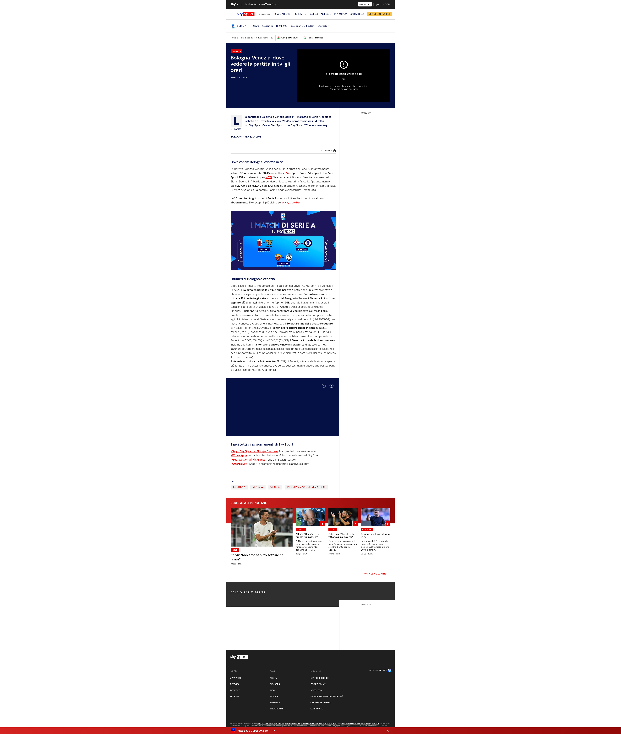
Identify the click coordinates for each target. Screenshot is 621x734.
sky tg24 (234, 684)
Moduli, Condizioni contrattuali (270, 723)
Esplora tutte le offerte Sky (260, 4)
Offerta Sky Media (320, 702)
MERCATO (326, 14)
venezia (258, 487)
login (386, 4)
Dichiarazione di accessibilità (326, 696)
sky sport (235, 678)
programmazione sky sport (306, 487)
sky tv (273, 678)
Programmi (276, 708)
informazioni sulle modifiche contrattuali (319, 723)
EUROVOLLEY (357, 14)
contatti (375, 723)
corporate (316, 708)
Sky (251, 125)
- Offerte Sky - (240, 463)
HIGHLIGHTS (299, 14)
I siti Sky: (234, 671)
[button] (331, 385)
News (256, 26)
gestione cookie (319, 678)
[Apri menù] (232, 14)
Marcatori (323, 26)
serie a (275, 487)
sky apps (275, 684)
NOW (237, 129)
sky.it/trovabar (291, 202)
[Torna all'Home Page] (245, 14)
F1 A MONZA (340, 14)
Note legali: (315, 671)
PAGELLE (313, 14)
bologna (239, 487)
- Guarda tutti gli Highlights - (249, 459)
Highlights (282, 26)
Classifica (267, 26)
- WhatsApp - (239, 455)
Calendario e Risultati (303, 26)
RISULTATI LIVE (282, 14)
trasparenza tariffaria (350, 723)
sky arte (234, 696)
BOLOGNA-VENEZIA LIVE (246, 136)
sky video (235, 690)
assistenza (365, 723)
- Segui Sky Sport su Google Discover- (254, 451)
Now (272, 690)
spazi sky (275, 702)
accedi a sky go (378, 670)
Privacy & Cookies (292, 723)
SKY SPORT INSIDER (380, 14)
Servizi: (273, 671)
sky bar (274, 696)
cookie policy (318, 684)
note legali (316, 690)
